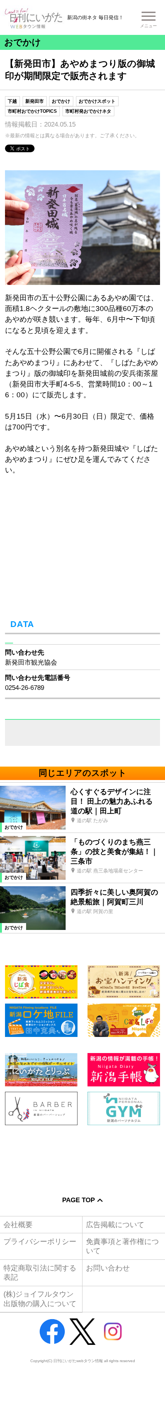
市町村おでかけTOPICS (32, 111)
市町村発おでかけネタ (88, 111)
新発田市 (34, 101)
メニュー (148, 25)
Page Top (78, 1200)
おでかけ (61, 101)
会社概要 (18, 1225)
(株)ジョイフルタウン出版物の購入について (39, 1298)
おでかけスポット (97, 101)
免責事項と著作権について (122, 1246)
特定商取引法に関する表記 (39, 1272)
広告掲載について (115, 1225)
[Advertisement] (82, 1155)
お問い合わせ (108, 1268)
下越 (12, 101)
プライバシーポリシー (39, 1242)
